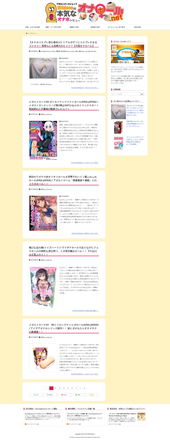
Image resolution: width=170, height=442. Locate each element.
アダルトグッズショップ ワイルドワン (124, 67)
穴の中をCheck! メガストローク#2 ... (85, 163)
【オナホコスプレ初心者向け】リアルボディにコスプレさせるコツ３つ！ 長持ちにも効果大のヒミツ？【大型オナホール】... (135, 110)
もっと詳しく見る (117, 83)
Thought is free (96, 437)
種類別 (58, 51)
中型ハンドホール (46, 114)
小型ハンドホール (46, 260)
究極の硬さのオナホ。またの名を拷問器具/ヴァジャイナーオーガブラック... (135, 123)
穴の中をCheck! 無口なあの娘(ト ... (85, 311)
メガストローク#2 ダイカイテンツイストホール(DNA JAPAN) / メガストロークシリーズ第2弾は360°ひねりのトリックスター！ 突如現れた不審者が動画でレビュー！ (64, 105)
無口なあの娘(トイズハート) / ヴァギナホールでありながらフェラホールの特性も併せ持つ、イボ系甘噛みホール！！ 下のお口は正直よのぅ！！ (64, 251)
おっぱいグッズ (45, 51)
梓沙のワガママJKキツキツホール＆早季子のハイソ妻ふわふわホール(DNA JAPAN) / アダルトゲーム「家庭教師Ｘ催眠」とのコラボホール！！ (63, 180)
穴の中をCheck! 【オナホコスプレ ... (85, 88)
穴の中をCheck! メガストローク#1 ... (85, 374)
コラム (53, 51)
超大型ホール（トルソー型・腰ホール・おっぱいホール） (79, 51)
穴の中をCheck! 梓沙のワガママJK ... (85, 233)
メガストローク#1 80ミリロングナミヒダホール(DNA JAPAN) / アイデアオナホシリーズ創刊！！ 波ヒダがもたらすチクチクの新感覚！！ (64, 328)
